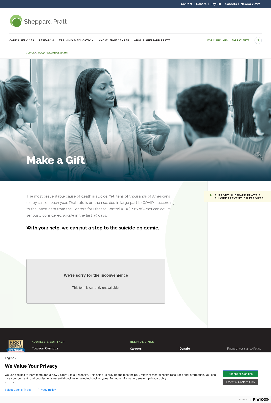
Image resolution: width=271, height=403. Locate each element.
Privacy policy (47, 389)
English (9, 358)
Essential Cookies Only (240, 382)
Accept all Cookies (241, 373)
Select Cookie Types (18, 389)
